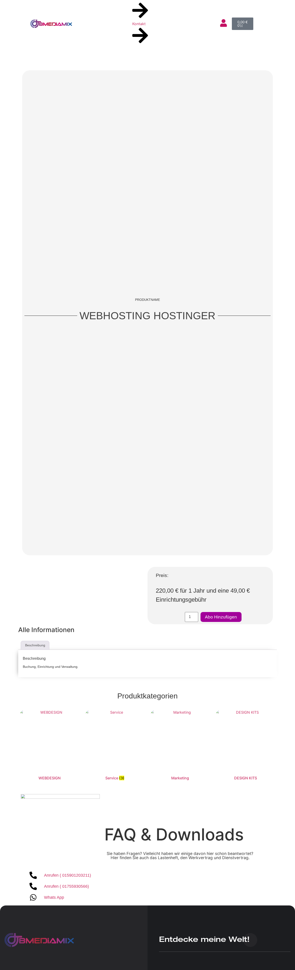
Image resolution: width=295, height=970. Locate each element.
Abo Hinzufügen (221, 617)
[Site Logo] (39, 945)
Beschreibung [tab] (35, 645)
